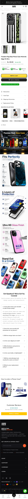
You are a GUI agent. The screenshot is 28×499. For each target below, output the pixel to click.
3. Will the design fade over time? (12, 335)
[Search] (23, 6)
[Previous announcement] (2, 2)
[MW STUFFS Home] (14, 6)
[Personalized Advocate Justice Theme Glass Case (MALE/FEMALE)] (15, 113)
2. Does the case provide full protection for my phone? (11, 329)
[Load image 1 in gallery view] (5, 49)
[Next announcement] (25, 2)
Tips (24, 70)
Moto (10, 120)
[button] (26, 6)
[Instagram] (2, 478)
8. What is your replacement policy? (10, 366)
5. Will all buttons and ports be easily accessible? (11, 346)
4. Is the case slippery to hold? (11, 340)
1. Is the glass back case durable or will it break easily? (12, 307)
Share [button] (4, 124)
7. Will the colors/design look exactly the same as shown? (11, 359)
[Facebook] (10, 478)
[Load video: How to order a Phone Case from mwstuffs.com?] (14, 389)
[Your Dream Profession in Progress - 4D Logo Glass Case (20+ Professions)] (5, 113)
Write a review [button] (14, 413)
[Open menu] (2, 6)
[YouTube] (6, 478)
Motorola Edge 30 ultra (19, 120)
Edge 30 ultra (25, 9)
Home (1, 9)
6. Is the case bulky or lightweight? (12, 353)
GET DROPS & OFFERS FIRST (10, 441)
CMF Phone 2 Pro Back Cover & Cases (12, 9)
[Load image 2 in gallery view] (14, 49)
